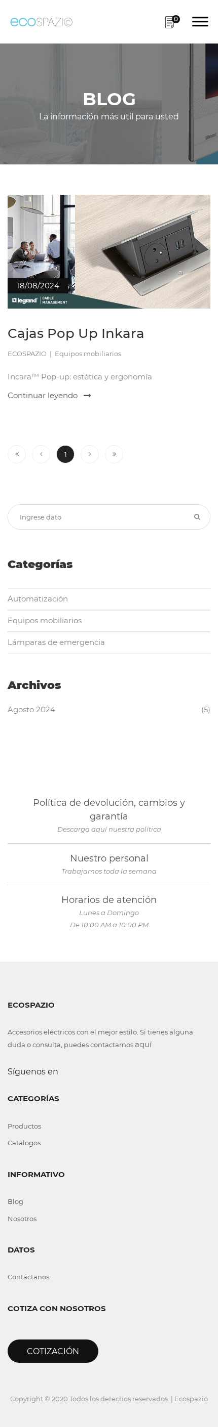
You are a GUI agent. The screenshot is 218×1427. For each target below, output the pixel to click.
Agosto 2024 (31, 709)
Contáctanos (28, 1277)
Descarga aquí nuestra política (109, 829)
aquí (143, 1044)
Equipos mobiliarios (45, 620)
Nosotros (22, 1219)
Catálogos (24, 1143)
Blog (15, 1201)
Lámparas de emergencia (56, 642)
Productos (24, 1126)
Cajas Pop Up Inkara (76, 333)
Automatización (38, 598)
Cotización (53, 1351)
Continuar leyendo (44, 395)
